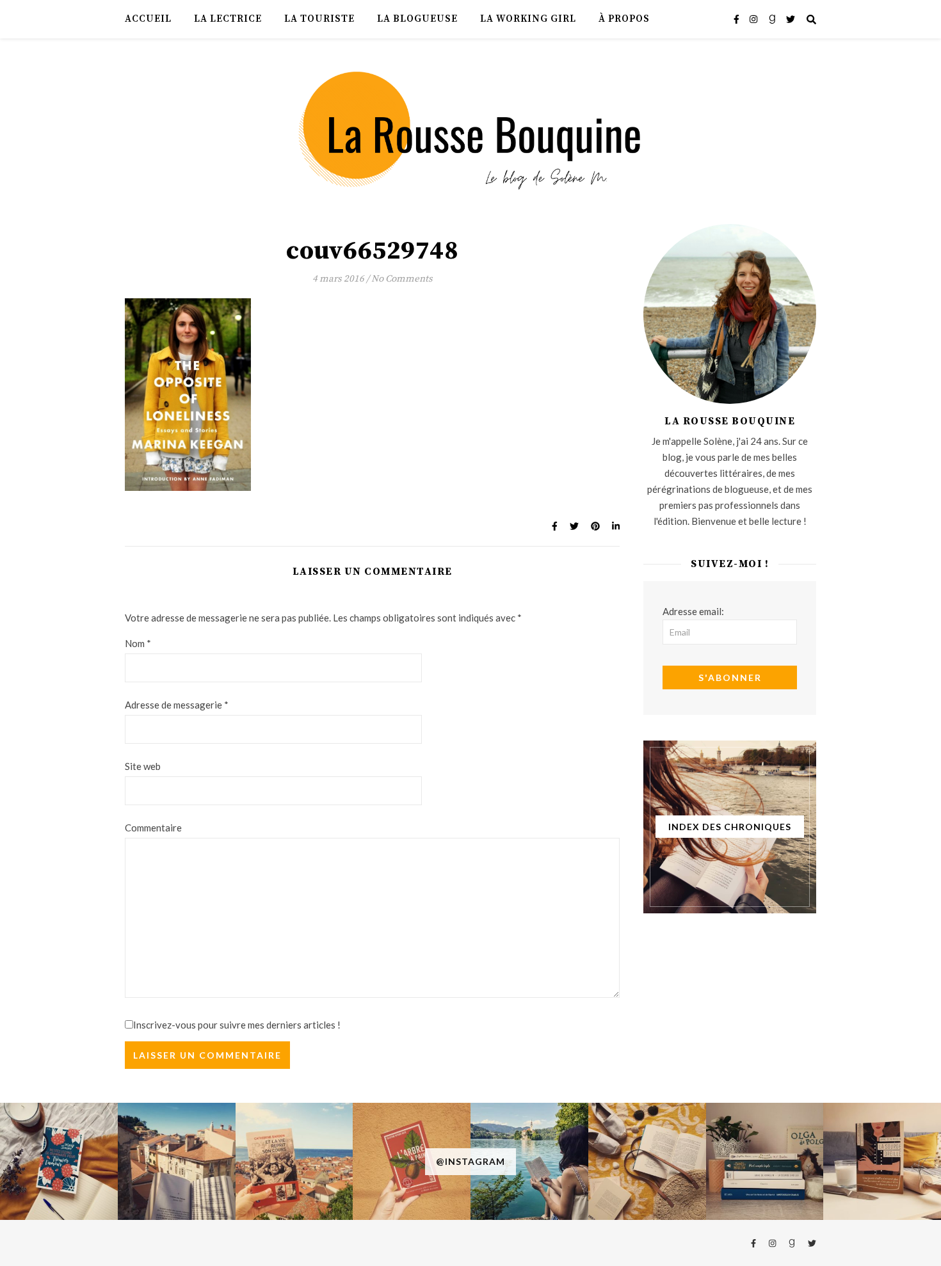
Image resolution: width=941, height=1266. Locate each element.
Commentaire (153, 827)
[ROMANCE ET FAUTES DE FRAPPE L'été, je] (59, 1162)
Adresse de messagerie (177, 704)
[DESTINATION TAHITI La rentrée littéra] (411, 1162)
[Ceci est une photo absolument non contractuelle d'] (529, 1162)
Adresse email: (693, 611)
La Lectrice (228, 19)
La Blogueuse (417, 19)
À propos (624, 19)
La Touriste (319, 19)
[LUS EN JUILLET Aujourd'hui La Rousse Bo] (765, 1162)
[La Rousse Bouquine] (470, 129)
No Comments (402, 279)
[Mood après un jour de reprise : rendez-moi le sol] (177, 1162)
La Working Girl (528, 19)
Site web (143, 766)
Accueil (148, 19)
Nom (138, 643)
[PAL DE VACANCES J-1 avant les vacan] (647, 1162)
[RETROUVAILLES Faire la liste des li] (294, 1162)
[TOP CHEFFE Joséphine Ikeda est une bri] (882, 1162)
